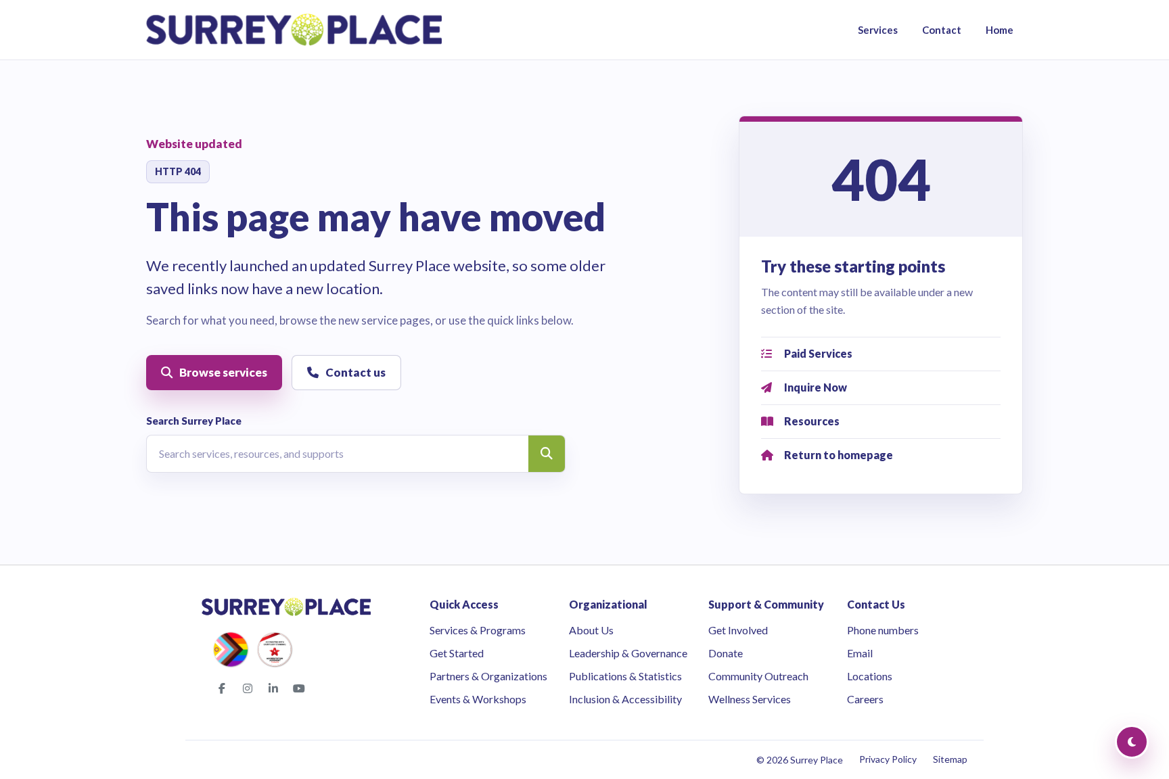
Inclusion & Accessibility (625, 698)
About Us (591, 629)
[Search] (546, 453)
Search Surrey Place (194, 421)
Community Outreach (758, 675)
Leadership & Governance (628, 652)
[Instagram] (247, 688)
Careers (865, 698)
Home (999, 30)
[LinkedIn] (273, 688)
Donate (725, 652)
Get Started (457, 652)
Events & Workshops (478, 698)
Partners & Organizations (488, 675)
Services (878, 30)
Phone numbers (883, 629)
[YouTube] (299, 688)
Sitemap (950, 759)
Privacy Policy (888, 759)
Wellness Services (749, 698)
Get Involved (738, 629)
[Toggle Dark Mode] (1132, 742)
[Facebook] (221, 688)
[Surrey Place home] (294, 30)
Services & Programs (478, 629)
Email (860, 652)
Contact (941, 30)
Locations (869, 675)
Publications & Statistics (625, 675)
